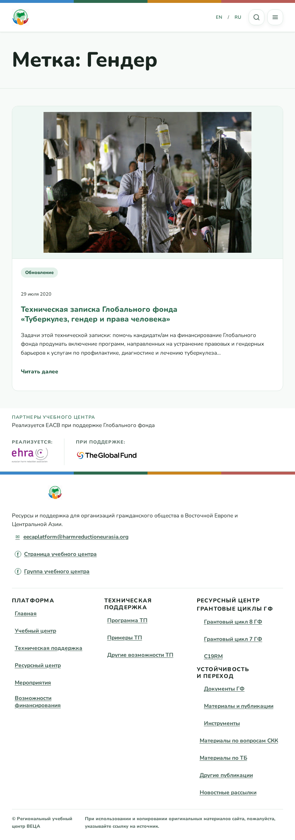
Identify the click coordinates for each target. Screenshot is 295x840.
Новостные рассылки (228, 792)
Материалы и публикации (238, 706)
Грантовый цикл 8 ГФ (233, 621)
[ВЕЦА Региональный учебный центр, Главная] (20, 17)
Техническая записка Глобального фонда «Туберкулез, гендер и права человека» (99, 314)
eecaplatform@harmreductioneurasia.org (75, 536)
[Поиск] (256, 17)
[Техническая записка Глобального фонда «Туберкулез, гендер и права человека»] (147, 182)
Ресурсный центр (38, 665)
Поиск (256, 17)
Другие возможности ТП (140, 655)
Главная (26, 613)
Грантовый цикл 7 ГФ (233, 639)
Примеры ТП (124, 637)
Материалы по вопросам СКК (239, 740)
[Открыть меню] (275, 17)
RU (238, 17)
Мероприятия (33, 682)
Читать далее (39, 373)
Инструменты (222, 723)
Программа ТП (127, 620)
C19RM (213, 656)
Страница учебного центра (60, 554)
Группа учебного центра (57, 571)
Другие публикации (226, 775)
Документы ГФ (224, 688)
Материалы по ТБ (223, 758)
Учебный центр (35, 630)
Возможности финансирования (38, 701)
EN (219, 17)
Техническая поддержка (48, 648)
